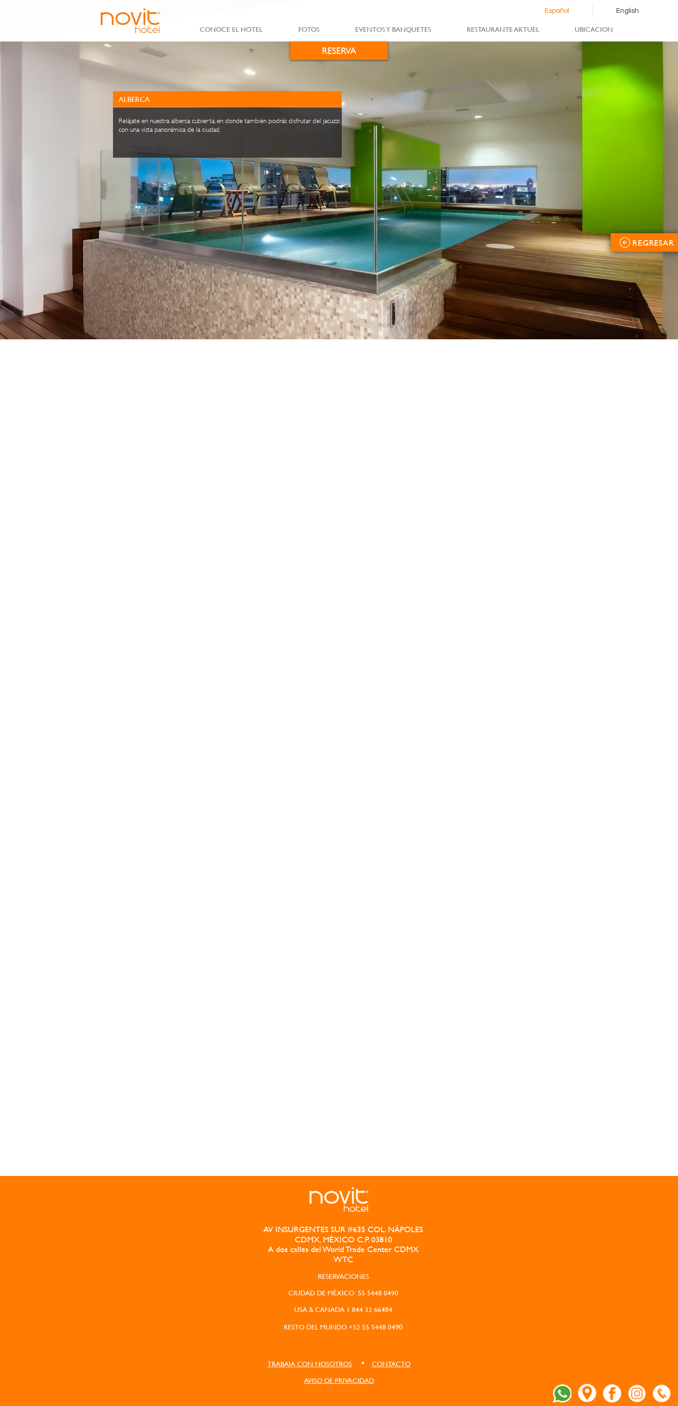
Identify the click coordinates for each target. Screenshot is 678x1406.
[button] (310, 1364)
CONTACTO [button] (391, 1364)
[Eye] (562, 1393)
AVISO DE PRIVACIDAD (339, 1380)
